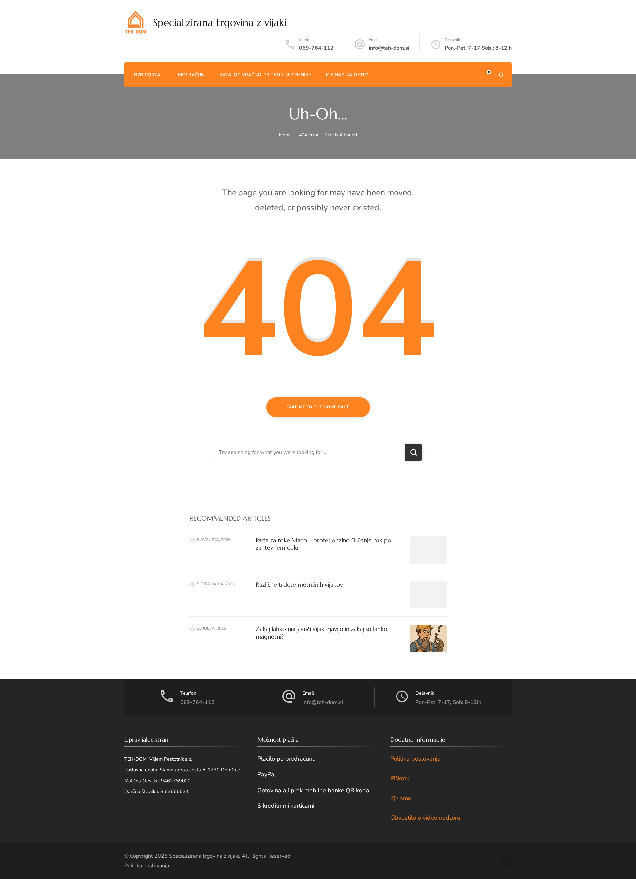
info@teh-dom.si (389, 48)
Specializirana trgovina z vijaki (219, 22)
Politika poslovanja (415, 759)
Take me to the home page (318, 407)
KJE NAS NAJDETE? (347, 75)
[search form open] (501, 74)
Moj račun (191, 75)
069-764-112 (316, 48)
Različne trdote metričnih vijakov (299, 584)
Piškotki (400, 778)
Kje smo (400, 798)
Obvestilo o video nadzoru (425, 818)
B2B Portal (148, 75)
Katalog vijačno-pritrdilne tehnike (265, 75)
